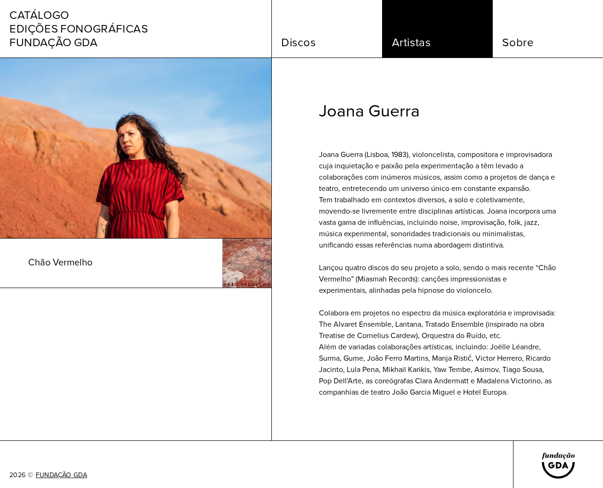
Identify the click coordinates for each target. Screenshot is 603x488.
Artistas (411, 42)
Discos (298, 42)
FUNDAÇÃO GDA (61, 475)
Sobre (518, 42)
